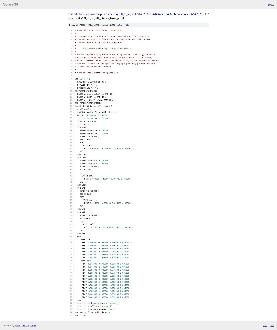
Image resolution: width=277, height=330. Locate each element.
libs (109, 14)
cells (204, 14)
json (271, 325)
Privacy (25, 325)
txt (265, 325)
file (127, 25)
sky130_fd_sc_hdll (125, 14)
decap (71, 18)
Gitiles (17, 325)
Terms (33, 325)
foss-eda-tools (77, 14)
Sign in (271, 4)
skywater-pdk (96, 14)
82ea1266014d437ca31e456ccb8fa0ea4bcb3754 (167, 14)
